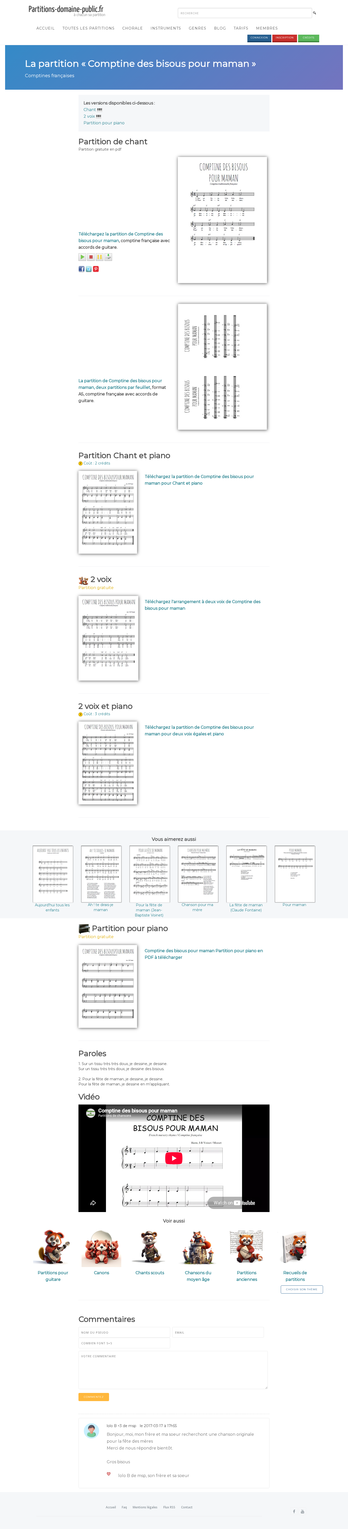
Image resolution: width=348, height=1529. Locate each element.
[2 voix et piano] (98, 116)
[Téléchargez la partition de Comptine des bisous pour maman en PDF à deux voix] (108, 638)
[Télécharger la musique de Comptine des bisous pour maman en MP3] (108, 257)
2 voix (89, 116)
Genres (197, 28)
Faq (124, 1507)
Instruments (166, 28)
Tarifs (241, 28)
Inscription (285, 37)
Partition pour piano (104, 123)
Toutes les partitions (88, 28)
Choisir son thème (302, 1289)
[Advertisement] (124, 192)
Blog (220, 28)
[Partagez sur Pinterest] (96, 269)
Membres (267, 28)
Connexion (259, 37)
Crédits (308, 37)
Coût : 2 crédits (97, 463)
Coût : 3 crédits (97, 714)
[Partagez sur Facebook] (81, 269)
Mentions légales (145, 1507)
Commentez (94, 1397)
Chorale (132, 28)
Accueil (45, 28)
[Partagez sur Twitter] (89, 269)
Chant (90, 109)
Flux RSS (169, 1507)
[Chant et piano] (99, 109)
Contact (187, 1507)
